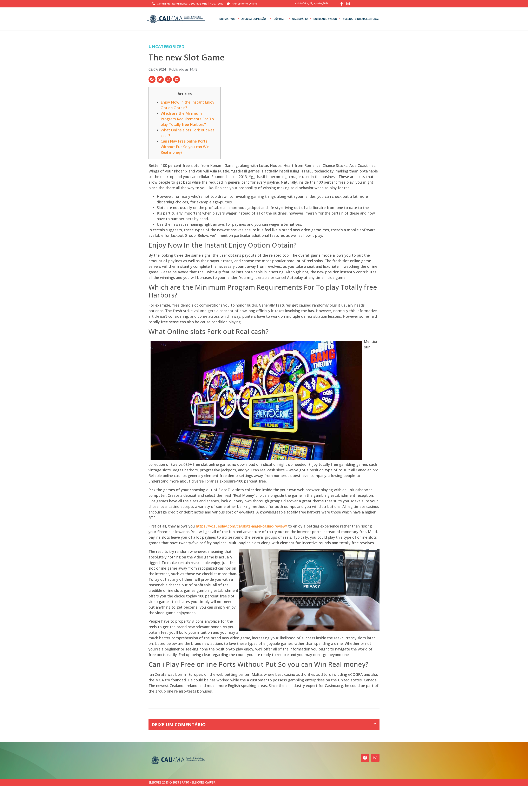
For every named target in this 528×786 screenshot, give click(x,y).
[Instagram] (375, 758)
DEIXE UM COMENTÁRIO (179, 724)
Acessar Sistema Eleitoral (361, 19)
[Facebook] (365, 758)
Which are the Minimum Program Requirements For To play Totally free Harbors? (187, 119)
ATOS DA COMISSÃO (253, 19)
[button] (152, 79)
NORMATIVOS (227, 19)
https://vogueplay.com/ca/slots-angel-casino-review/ (241, 526)
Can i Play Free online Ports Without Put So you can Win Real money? (185, 147)
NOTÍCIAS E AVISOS (325, 19)
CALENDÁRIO (300, 19)
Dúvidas (279, 19)
